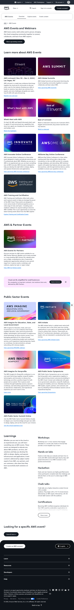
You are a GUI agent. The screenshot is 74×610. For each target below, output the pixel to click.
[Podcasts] (68, 590)
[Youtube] (65, 590)
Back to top (36, 605)
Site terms (13, 598)
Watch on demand (43, 129)
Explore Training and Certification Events (16, 214)
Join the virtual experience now (13, 425)
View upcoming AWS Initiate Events (49, 339)
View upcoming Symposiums (47, 392)
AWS (5, 23)
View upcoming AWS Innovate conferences (16, 171)
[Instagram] (59, 590)
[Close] (66, 282)
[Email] (50, 594)
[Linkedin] (56, 590)
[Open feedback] (72, 305)
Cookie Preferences (42, 598)
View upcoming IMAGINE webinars (14, 347)
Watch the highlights (10, 131)
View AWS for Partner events (12, 267)
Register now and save (10, 95)
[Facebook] (53, 590)
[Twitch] (62, 590)
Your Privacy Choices (24, 598)
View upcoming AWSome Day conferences (50, 171)
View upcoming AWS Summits (47, 87)
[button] (62, 8)
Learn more (7, 392)
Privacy (6, 598)
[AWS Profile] (68, 2)
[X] (50, 590)
